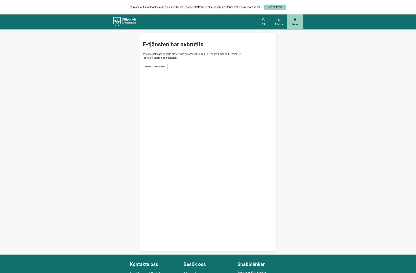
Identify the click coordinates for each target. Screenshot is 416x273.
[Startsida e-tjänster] (137, 22)
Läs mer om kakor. (249, 7)
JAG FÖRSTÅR (275, 7)
